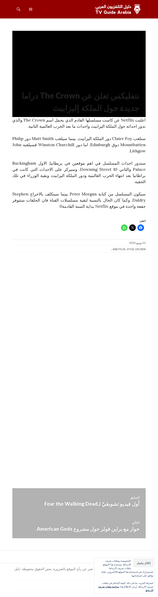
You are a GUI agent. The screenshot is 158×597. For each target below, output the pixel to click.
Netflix (119, 249)
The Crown (137, 249)
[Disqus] (79, 316)
